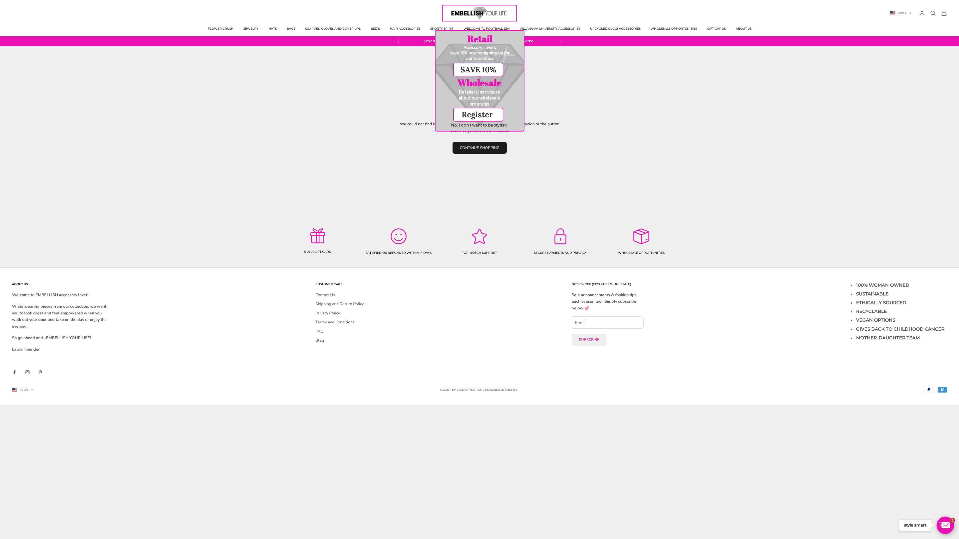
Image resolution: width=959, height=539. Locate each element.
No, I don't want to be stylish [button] (479, 125)
